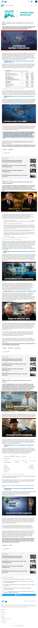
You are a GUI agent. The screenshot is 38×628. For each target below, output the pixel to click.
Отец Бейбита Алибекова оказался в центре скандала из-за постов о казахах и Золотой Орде (19, 585)
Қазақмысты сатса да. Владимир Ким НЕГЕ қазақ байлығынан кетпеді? (23, 291)
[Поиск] (28, 1)
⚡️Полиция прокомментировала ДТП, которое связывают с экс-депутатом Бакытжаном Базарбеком (18, 582)
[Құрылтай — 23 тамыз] (3, 5)
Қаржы (3, 21)
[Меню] (36, 2)
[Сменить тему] (32, 1)
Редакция (2, 611)
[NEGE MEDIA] (4, 1)
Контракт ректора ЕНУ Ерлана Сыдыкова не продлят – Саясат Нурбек (17, 579)
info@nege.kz (3, 620)
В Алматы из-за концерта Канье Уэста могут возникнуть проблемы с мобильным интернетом (17, 589)
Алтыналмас (4, 348)
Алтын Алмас (5, 149)
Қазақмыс (10, 545)
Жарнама (2, 614)
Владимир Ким (10, 149)
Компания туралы (4, 612)
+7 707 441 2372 (3, 622)
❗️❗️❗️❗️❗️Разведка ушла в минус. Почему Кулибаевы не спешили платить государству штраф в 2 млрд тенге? (18, 592)
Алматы (31, 5)
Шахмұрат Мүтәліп (18, 348)
